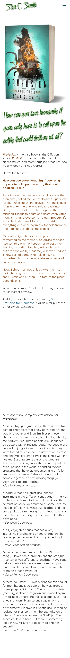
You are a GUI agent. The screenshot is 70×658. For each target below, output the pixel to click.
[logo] (21, 6)
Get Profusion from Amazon (29, 301)
